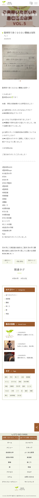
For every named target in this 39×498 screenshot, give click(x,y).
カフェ (7, 382)
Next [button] (35, 63)
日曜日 (12, 386)
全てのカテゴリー (11, 295)
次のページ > (31, 261)
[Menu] (35, 3)
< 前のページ (7, 261)
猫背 (26, 391)
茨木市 (18, 386)
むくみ (29, 386)
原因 (20, 382)
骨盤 (7, 314)
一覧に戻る (19, 261)
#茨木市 (15, 278)
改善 (6, 386)
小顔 (12, 391)
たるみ (7, 391)
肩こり (12, 254)
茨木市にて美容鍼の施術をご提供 (14, 247)
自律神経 (12, 396)
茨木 (11, 377)
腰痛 (8, 254)
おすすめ (13, 382)
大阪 (22, 377)
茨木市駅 (26, 382)
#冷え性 (24, 278)
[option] (19, 62)
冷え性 (19, 396)
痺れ (6, 396)
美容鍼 (4, 254)
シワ (17, 391)
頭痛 (31, 391)
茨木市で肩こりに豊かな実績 (25, 250)
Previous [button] (4, 63)
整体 (23, 386)
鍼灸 (6, 377)
